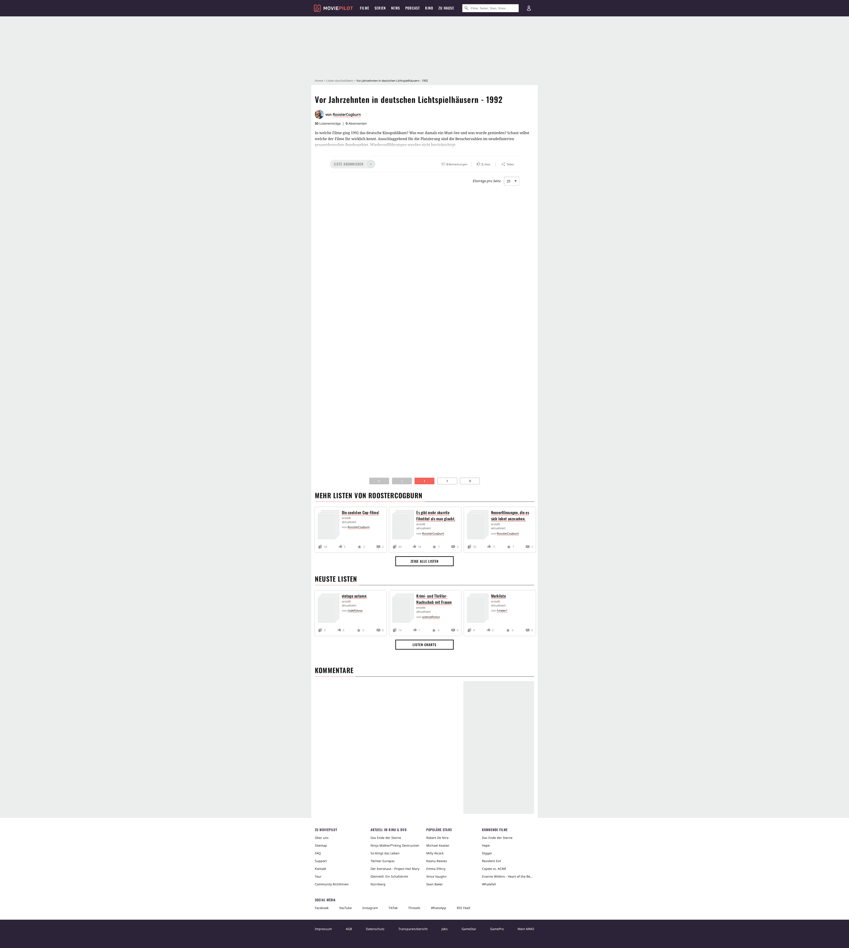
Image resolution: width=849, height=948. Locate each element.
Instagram (370, 908)
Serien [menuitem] (380, 8)
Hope (486, 845)
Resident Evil (491, 861)
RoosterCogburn (347, 114)
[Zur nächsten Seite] (447, 481)
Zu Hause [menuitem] (446, 8)
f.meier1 (502, 610)
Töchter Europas (383, 861)
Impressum (323, 929)
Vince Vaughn (436, 876)
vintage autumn (354, 596)
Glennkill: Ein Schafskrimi (389, 876)
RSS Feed (463, 908)
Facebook (322, 908)
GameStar (469, 929)
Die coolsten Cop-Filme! (360, 512)
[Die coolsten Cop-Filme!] (329, 525)
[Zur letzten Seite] (470, 481)
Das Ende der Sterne (386, 838)
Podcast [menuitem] (412, 8)
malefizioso (355, 610)
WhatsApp (438, 908)
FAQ (318, 853)
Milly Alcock (435, 853)
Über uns (322, 838)
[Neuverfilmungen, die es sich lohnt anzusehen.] (479, 525)
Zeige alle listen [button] (424, 561)
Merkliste (498, 596)
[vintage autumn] (329, 609)
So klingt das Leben (385, 853)
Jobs (445, 929)
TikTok (393, 908)
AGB (349, 929)
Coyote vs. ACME (494, 869)
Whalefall (489, 884)
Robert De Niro (437, 838)
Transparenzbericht (413, 929)
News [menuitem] (395, 8)
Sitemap (321, 845)
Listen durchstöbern (339, 81)
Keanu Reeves (436, 861)
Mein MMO (526, 929)
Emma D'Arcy (436, 869)
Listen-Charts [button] (424, 644)
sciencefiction (431, 617)
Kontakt (320, 869)
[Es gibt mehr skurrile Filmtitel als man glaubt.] (404, 525)
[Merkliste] (479, 609)
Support (321, 861)
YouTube (345, 908)
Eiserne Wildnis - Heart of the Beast (508, 876)
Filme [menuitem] (364, 8)
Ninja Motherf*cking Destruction (395, 845)
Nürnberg (378, 884)
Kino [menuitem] (429, 8)
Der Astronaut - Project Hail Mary (395, 869)
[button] (352, 164)
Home (319, 81)
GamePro (497, 929)
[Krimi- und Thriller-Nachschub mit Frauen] (404, 609)
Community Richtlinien (332, 884)
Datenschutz (375, 929)
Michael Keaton (437, 845)
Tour (318, 876)
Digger (487, 853)
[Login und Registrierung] (528, 8)
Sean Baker (434, 884)
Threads (414, 908)
